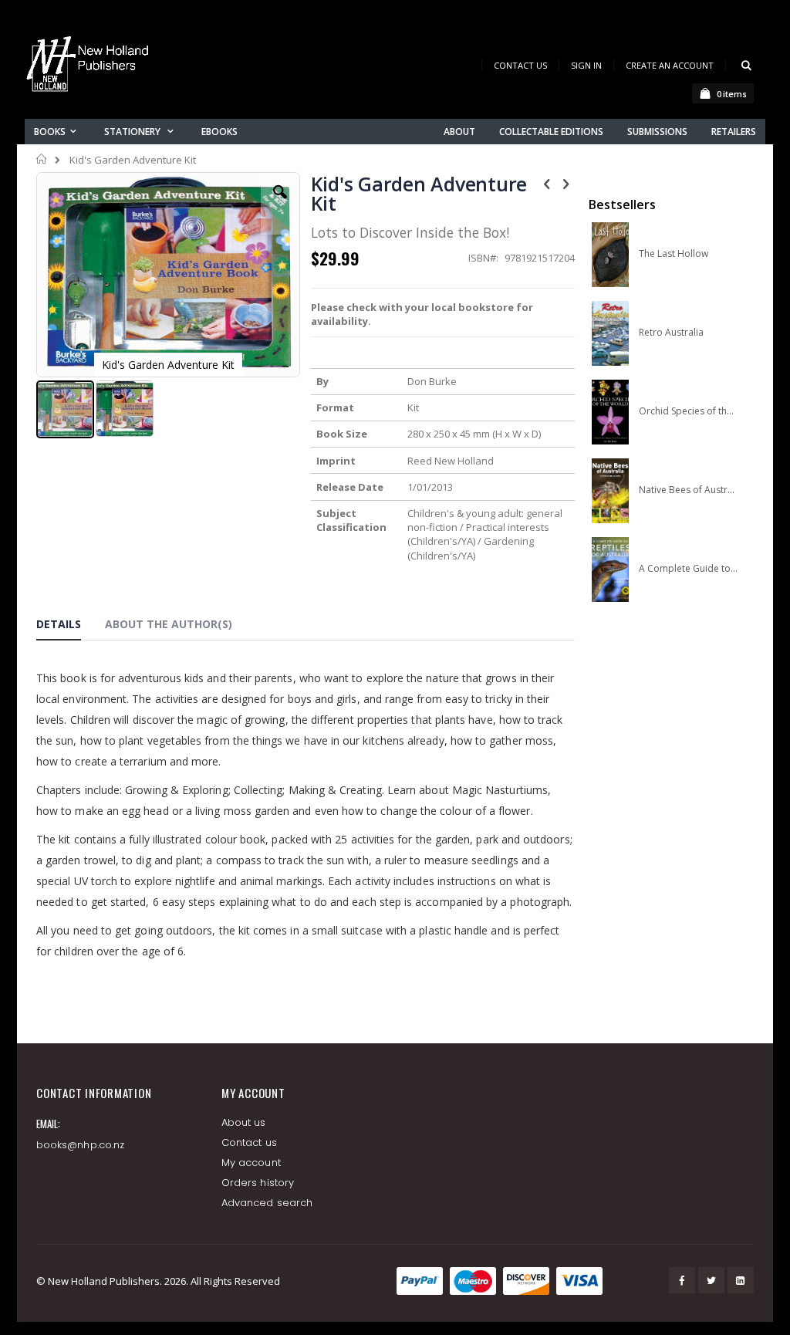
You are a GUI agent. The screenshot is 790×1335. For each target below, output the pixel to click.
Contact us (249, 1142)
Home (42, 159)
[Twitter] (711, 1280)
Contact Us (520, 65)
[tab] (70, 626)
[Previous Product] (546, 183)
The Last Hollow (673, 254)
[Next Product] (566, 183)
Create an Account (670, 65)
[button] (280, 204)
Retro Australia (671, 332)
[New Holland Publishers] (90, 67)
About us (243, 1122)
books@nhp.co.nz (80, 1144)
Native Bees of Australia (688, 490)
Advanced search (266, 1202)
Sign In (586, 65)
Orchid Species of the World (688, 411)
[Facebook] (682, 1280)
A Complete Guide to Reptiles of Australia (688, 569)
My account (251, 1162)
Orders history (257, 1182)
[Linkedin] (741, 1280)
